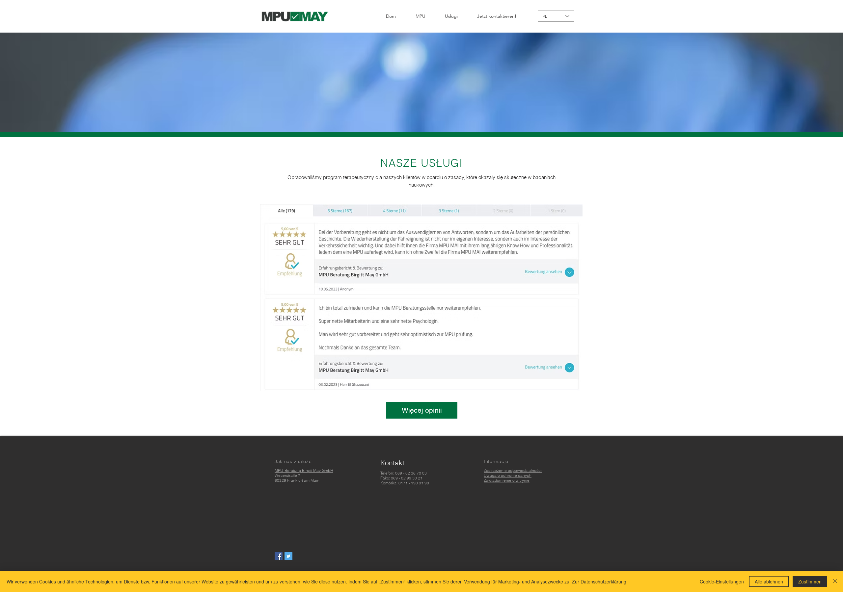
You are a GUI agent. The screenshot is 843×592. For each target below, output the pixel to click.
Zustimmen (810, 581)
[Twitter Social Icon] (288, 556)
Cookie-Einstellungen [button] (722, 581)
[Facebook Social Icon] (279, 556)
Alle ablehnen (769, 581)
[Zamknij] (835, 581)
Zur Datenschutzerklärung (599, 581)
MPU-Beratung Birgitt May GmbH (304, 470)
